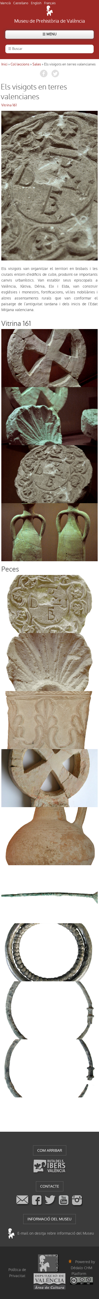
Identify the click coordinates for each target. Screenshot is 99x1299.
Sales (36, 64)
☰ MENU (49, 34)
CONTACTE (49, 1186)
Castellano (20, 3)
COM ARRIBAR (49, 1150)
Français (50, 3)
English (36, 3)
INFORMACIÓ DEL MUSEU (49, 1219)
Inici (4, 64)
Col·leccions (20, 64)
